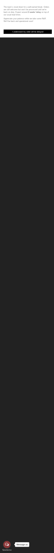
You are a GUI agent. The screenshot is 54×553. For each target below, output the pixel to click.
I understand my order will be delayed (27, 32)
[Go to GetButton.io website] (7, 550)
